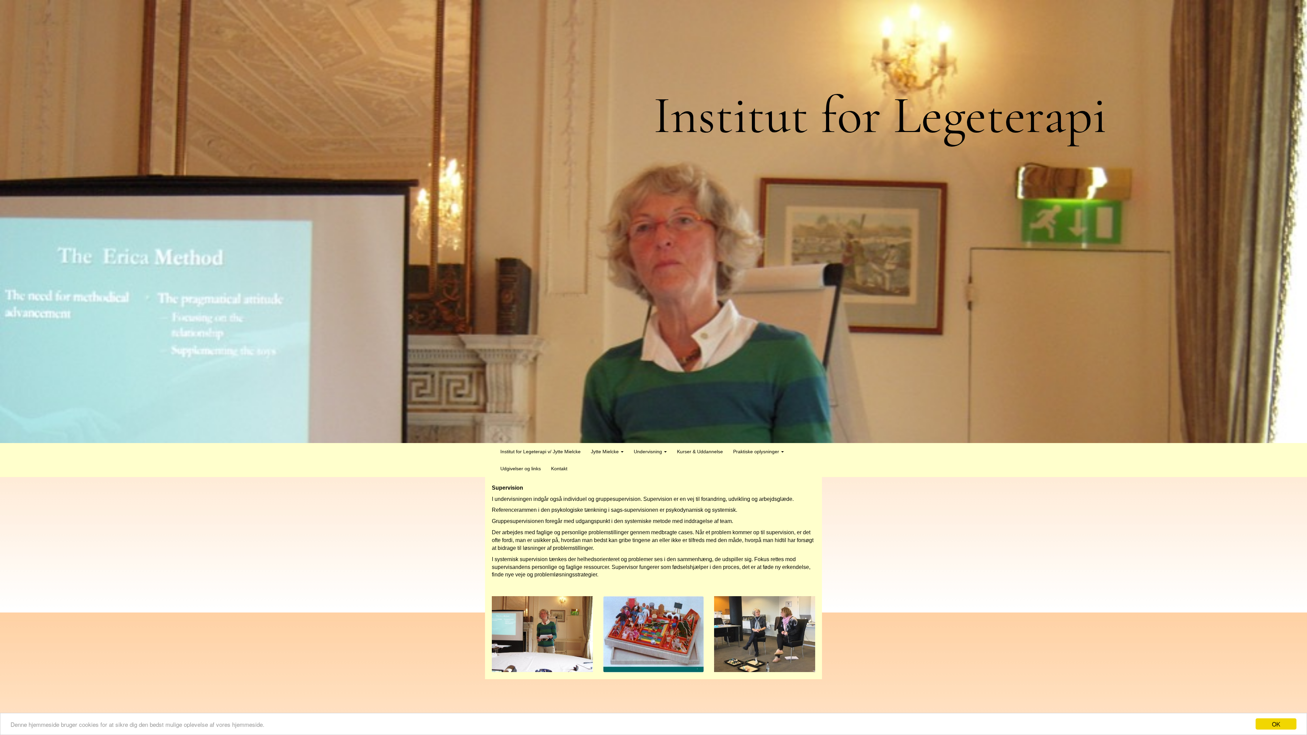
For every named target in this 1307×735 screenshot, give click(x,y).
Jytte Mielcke (605, 451)
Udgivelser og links (520, 468)
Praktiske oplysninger (756, 451)
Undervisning (648, 451)
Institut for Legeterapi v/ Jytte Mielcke (540, 451)
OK (1276, 724)
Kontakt (559, 468)
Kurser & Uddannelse (700, 451)
